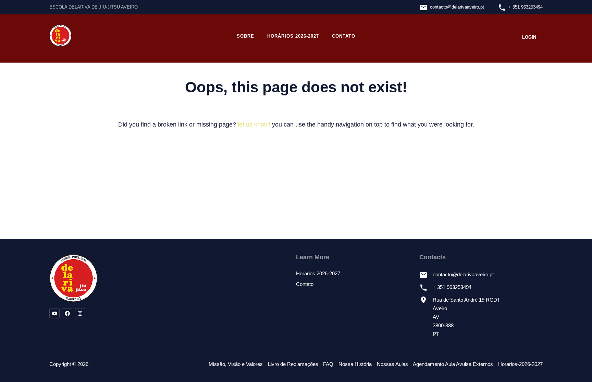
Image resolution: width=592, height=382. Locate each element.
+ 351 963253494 (525, 7)
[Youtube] (54, 313)
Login (529, 37)
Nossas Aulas (392, 364)
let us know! (254, 124)
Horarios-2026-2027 (520, 364)
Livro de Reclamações (293, 364)
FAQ (328, 364)
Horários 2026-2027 (293, 36)
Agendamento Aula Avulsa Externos (453, 364)
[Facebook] (67, 313)
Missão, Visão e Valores (236, 364)
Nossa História (355, 364)
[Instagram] (80, 313)
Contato (343, 36)
